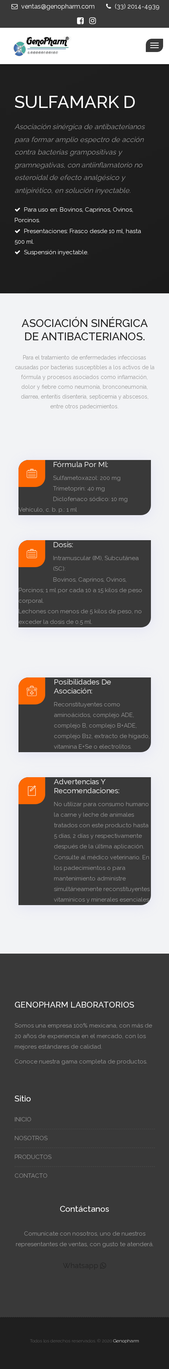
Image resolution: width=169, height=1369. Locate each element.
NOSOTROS (32, 1138)
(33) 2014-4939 (136, 6)
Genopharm (126, 1341)
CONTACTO (32, 1175)
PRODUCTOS (34, 1157)
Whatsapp (81, 1265)
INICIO (24, 1119)
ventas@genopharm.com (57, 6)
